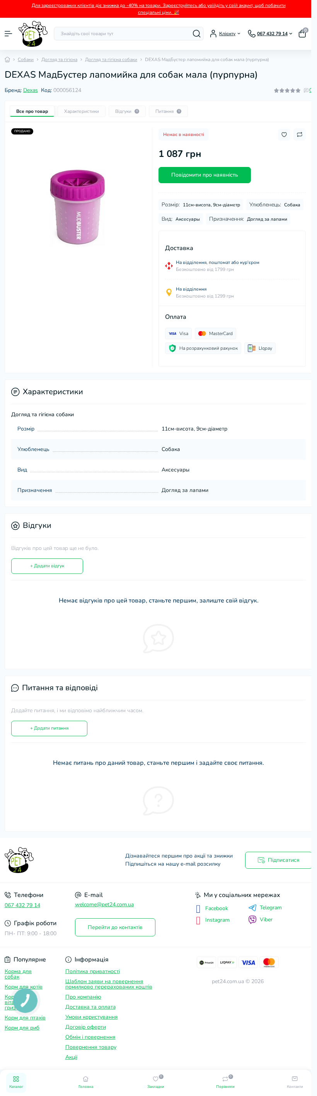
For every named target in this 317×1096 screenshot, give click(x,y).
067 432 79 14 (22, 905)
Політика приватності (92, 971)
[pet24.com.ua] (53, 860)
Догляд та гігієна (59, 59)
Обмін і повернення (90, 1037)
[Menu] (8, 33)
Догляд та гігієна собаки (111, 59)
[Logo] (33, 34)
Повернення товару (90, 1047)
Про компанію (83, 997)
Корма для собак (18, 974)
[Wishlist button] (284, 135)
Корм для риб (22, 1027)
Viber (266, 919)
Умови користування (91, 1017)
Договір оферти (85, 1027)
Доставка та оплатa (90, 1007)
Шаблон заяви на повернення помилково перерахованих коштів (108, 984)
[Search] (197, 33)
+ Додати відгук (47, 566)
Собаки (26, 59)
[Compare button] (299, 134)
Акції (71, 1057)
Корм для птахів (25, 1017)
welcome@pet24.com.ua (104, 904)
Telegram (271, 907)
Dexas (30, 90)
